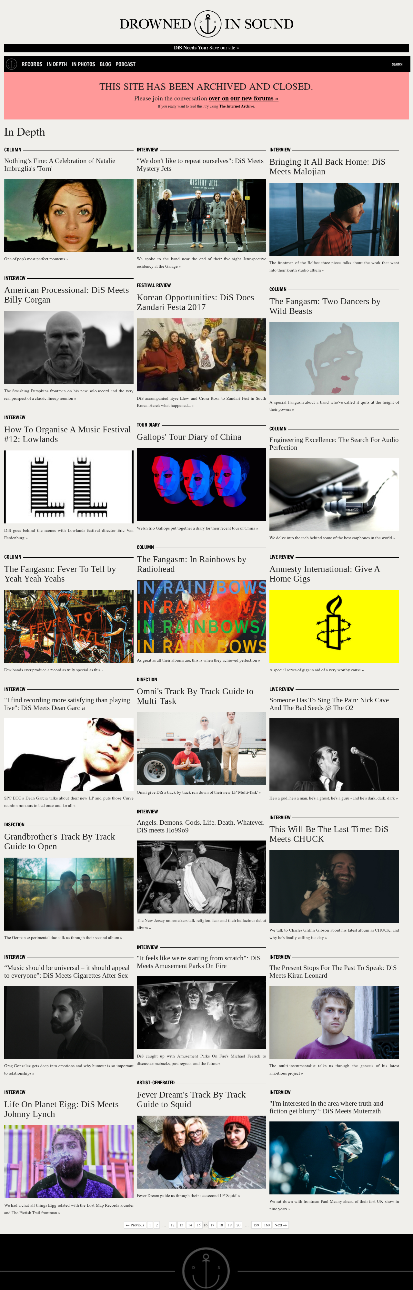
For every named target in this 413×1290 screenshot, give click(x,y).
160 (267, 1224)
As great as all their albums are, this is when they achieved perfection (197, 660)
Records (32, 64)
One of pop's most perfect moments (35, 259)
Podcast (126, 64)
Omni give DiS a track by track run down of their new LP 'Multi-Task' (198, 792)
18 (221, 1224)
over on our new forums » (243, 98)
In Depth (57, 64)
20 (238, 1224)
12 (173, 1224)
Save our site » (206, 47)
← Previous (135, 1224)
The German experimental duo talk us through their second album (62, 937)
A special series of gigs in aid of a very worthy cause (315, 670)
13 (181, 1224)
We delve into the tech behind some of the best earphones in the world (331, 538)
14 (190, 1224)
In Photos (83, 64)
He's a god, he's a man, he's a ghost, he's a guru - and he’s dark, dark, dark (332, 798)
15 (199, 1224)
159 (256, 1224)
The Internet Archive (236, 106)
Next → (281, 1224)
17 (212, 1224)
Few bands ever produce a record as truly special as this (52, 670)
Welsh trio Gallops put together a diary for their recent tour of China (196, 528)
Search (397, 64)
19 (230, 1224)
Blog (105, 64)
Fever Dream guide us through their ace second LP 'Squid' (187, 1195)
